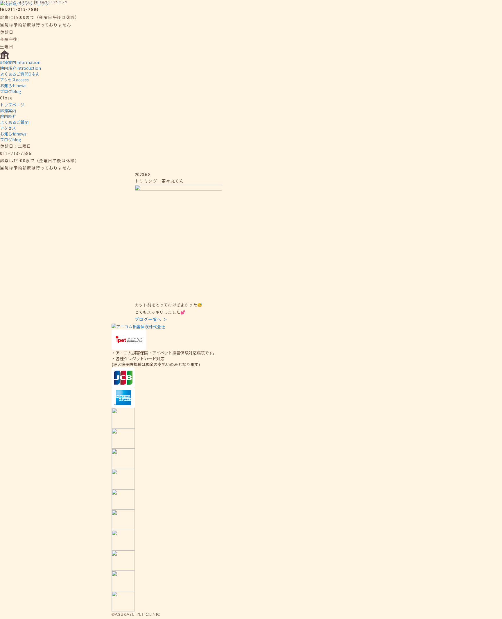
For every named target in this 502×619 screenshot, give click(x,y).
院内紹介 (20, 68)
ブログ (10, 91)
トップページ (12, 105)
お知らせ (13, 85)
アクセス (14, 80)
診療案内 (20, 62)
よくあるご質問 (19, 74)
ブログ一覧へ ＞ (151, 319)
